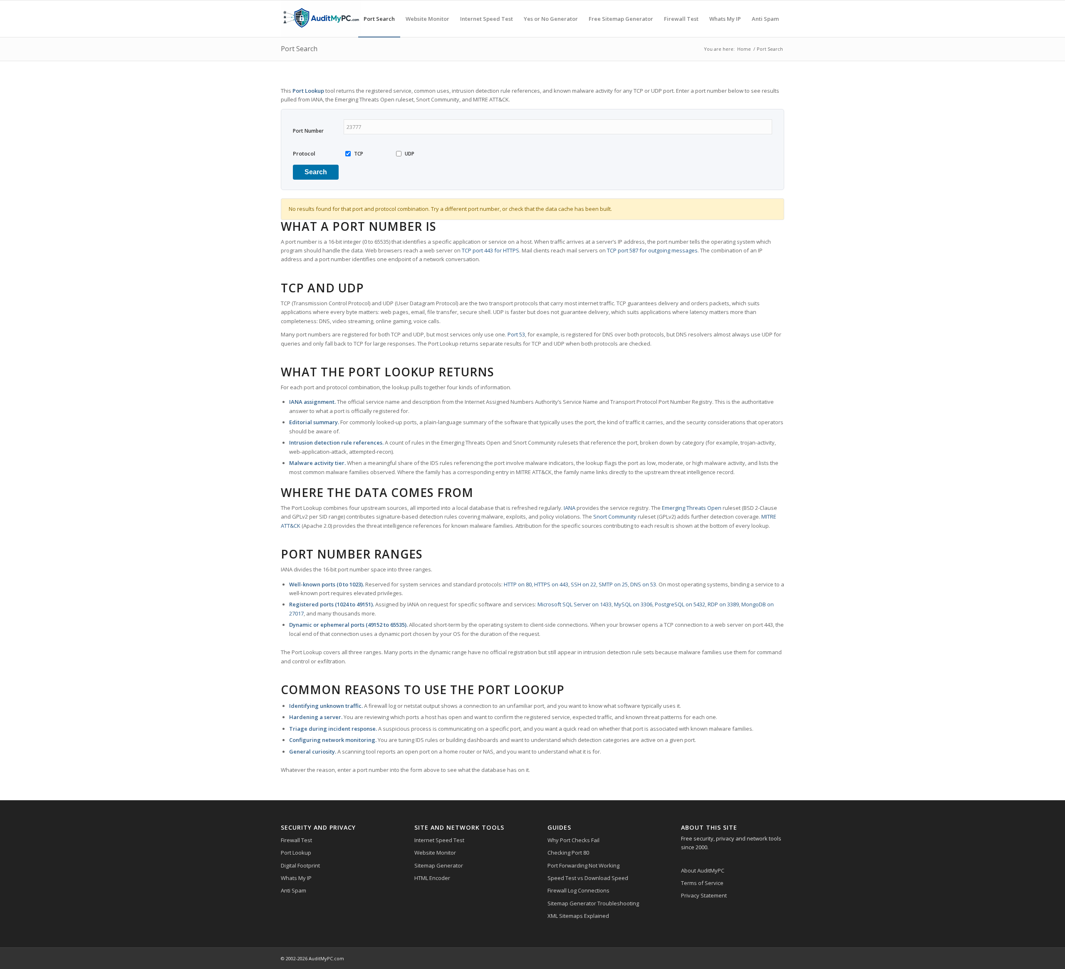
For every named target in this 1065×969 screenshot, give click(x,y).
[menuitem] (379, 18)
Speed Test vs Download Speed (587, 878)
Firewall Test (296, 840)
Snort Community (615, 516)
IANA (569, 508)
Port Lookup (296, 852)
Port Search (299, 48)
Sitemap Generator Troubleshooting (593, 903)
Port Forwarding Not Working (583, 865)
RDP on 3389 (723, 604)
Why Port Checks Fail (573, 840)
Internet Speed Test (439, 840)
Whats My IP (296, 878)
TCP (358, 153)
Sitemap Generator (438, 865)
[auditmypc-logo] (321, 18)
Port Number (308, 130)
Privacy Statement (704, 895)
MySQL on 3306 (633, 604)
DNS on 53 (643, 584)
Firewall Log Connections (578, 890)
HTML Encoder (432, 878)
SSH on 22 (583, 584)
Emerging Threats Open (691, 508)
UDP (409, 153)
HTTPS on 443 (551, 584)
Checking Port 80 (568, 852)
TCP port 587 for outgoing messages (652, 250)
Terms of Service (702, 883)
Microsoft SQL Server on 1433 (574, 604)
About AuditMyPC (702, 870)
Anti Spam (293, 890)
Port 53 (516, 334)
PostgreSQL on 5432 (680, 604)
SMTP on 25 (613, 584)
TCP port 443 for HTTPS (490, 250)
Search (316, 172)
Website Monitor (435, 852)
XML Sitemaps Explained (578, 916)
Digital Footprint (300, 865)
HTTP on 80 (518, 584)
